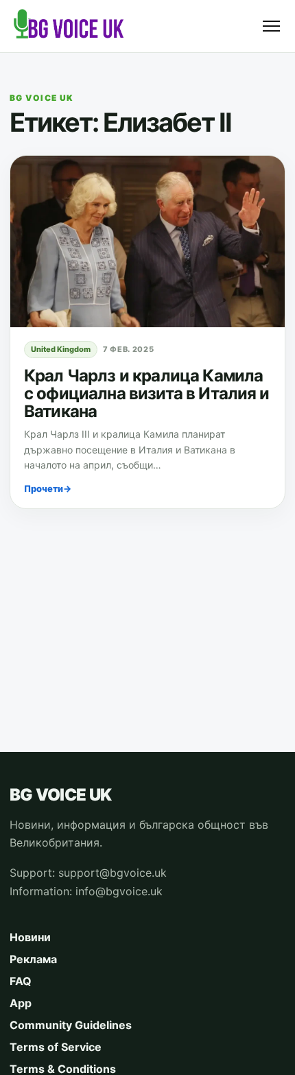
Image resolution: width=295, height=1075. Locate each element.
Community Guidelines (71, 1025)
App (21, 1003)
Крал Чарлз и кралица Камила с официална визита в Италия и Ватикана (147, 393)
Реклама (33, 959)
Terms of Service (56, 1047)
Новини (30, 937)
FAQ (21, 981)
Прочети (47, 488)
